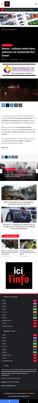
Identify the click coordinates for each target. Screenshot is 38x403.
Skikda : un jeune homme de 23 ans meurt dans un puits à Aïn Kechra (9, 252)
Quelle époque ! (12, 29)
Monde (4, 306)
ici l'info (31, 393)
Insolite (4, 303)
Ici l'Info (5, 59)
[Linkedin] (12, 105)
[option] (19, 171)
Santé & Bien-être (7, 326)
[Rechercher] (36, 5)
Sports (4, 309)
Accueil (5, 29)
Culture (4, 323)
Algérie (4, 315)
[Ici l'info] (7, 4)
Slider (4, 300)
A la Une (4, 312)
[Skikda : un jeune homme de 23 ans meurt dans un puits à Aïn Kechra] (9, 244)
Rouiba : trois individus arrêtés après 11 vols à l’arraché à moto (18, 175)
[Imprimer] (20, 105)
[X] (7, 105)
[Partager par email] (16, 105)
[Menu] (2, 5)
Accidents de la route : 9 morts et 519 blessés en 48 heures (28, 252)
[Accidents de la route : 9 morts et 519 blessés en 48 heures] (28, 244)
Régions (4, 317)
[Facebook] (3, 105)
